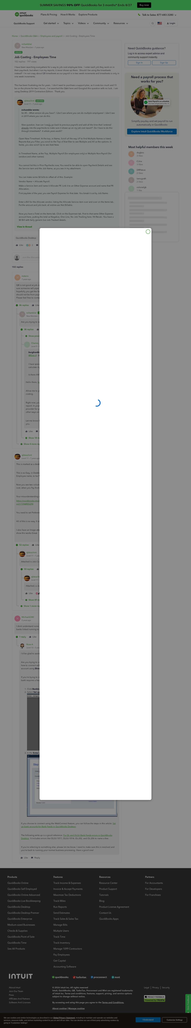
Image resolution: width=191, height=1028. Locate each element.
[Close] (148, 232)
